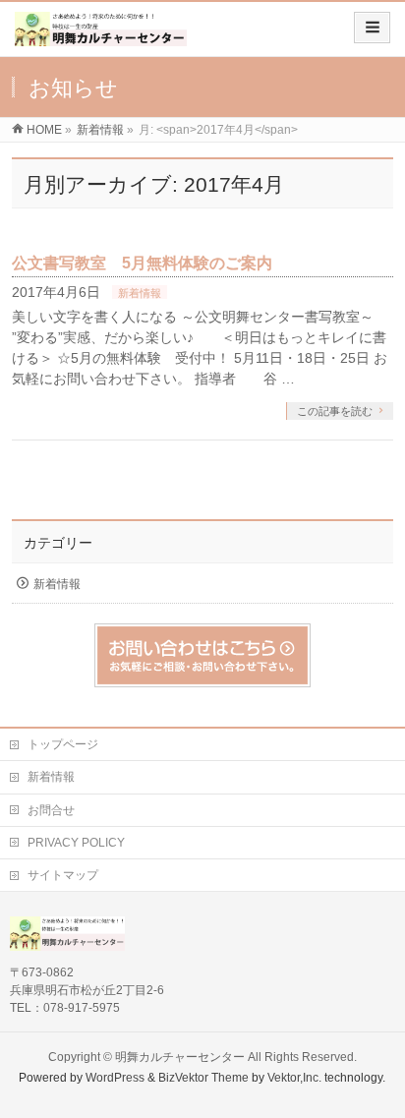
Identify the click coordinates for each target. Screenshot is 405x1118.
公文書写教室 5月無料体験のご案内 (142, 263)
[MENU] (372, 27)
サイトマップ (63, 875)
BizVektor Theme (203, 1078)
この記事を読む (335, 411)
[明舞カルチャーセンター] (101, 36)
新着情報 (139, 293)
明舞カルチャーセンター (180, 1057)
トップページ (63, 744)
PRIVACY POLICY (76, 843)
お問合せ (51, 810)
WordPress (115, 1078)
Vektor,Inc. (294, 1078)
